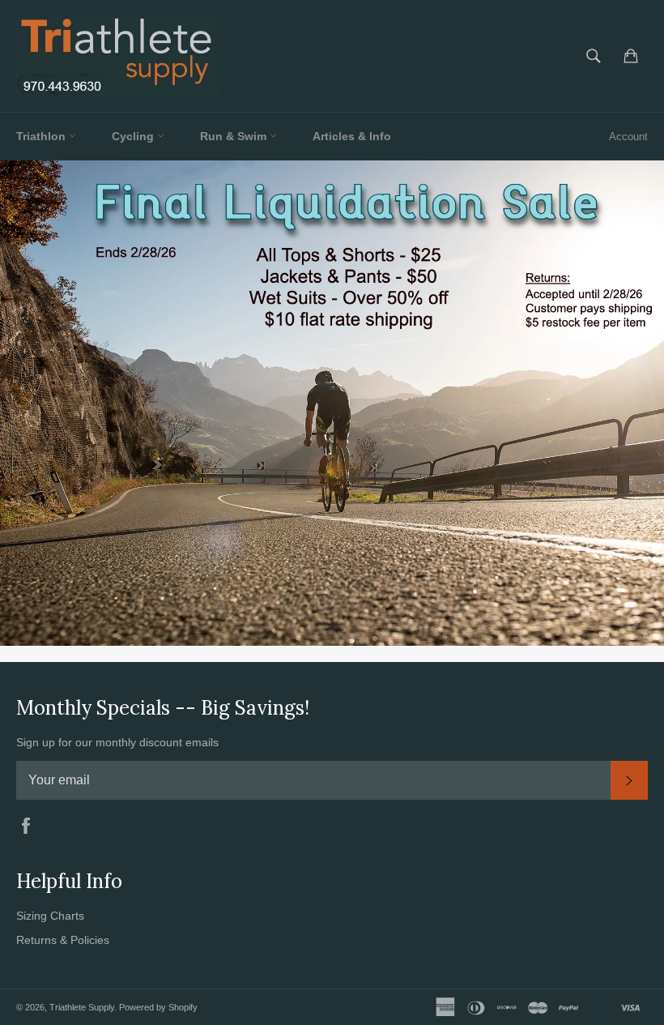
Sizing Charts (50, 915)
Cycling (134, 136)
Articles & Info (352, 136)
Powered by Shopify (158, 1007)
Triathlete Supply (81, 1007)
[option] (332, 403)
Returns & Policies (62, 939)
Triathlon (42, 136)
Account (628, 136)
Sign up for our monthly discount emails (117, 742)
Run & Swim (235, 136)
